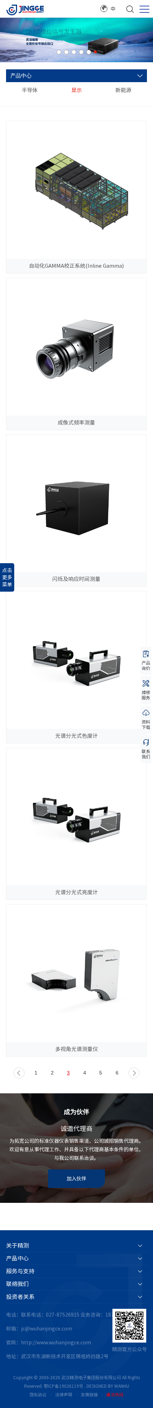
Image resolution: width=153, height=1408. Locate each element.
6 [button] (95, 51)
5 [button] (88, 52)
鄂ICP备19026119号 (63, 1386)
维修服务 (146, 695)
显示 (76, 90)
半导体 (30, 90)
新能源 (123, 90)
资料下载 (146, 724)
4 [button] (81, 52)
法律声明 (63, 1394)
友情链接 (89, 1394)
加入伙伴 (76, 1178)
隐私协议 (38, 1394)
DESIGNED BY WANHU (107, 1386)
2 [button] (66, 52)
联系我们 (146, 754)
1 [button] (59, 52)
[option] (76, 40)
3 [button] (74, 52)
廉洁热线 (114, 1394)
